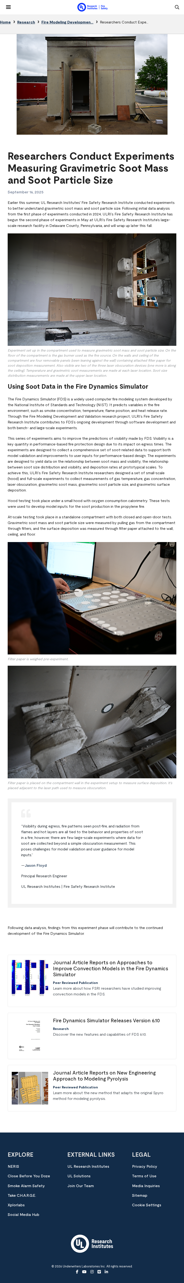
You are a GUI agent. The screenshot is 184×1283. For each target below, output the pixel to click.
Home (5, 22)
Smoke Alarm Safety (26, 1186)
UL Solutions (79, 1176)
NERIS (13, 1166)
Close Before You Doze (29, 1176)
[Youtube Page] (84, 1272)
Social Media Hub (23, 1215)
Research (26, 22)
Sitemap (139, 1195)
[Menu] (5, 5)
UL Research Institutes (88, 1166)
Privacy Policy (144, 1166)
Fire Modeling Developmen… (67, 22)
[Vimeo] (99, 1272)
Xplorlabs (16, 1205)
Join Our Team (80, 1186)
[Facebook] (77, 1272)
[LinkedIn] (106, 1272)
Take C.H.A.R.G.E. (22, 1195)
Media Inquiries (146, 1186)
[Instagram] (92, 1272)
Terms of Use (144, 1176)
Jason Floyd (36, 865)
